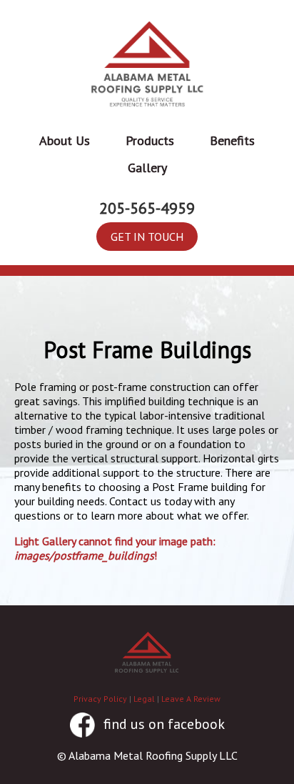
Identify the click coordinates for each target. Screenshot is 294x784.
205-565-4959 (147, 208)
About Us (64, 140)
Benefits (232, 140)
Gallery (147, 167)
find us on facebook (162, 724)
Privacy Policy (100, 698)
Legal (144, 698)
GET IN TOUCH (147, 236)
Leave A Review (190, 698)
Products (150, 140)
